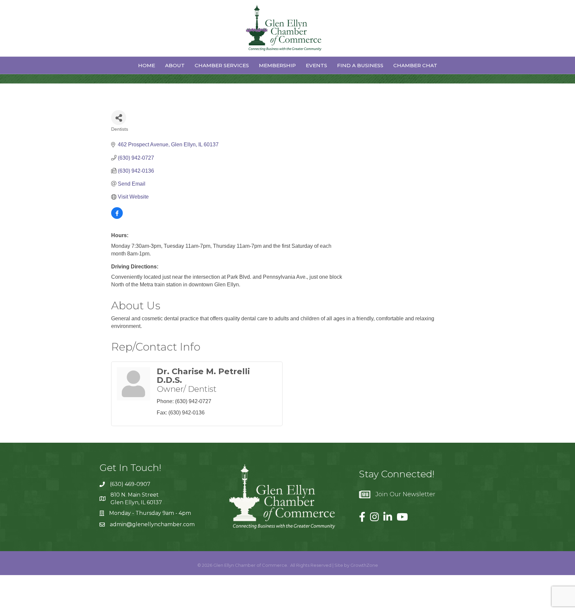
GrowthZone (364, 565)
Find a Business (360, 65)
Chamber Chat (415, 65)
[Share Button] (118, 117)
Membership (277, 65)
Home (146, 65)
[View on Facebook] (117, 217)
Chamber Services (222, 65)
